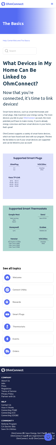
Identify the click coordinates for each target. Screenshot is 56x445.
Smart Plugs (18, 314)
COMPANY (6, 377)
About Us (5, 380)
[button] (52, 4)
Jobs (3, 383)
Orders (16, 351)
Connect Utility (20, 289)
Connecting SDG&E (9, 415)
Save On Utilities (8, 429)
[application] (48, 437)
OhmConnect (29, 118)
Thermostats (19, 326)
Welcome (17, 277)
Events (16, 339)
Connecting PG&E (9, 410)
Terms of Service (8, 391)
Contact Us (6, 405)
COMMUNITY (7, 421)
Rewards (17, 302)
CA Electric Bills (8, 426)
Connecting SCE (8, 413)
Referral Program (9, 424)
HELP (3, 402)
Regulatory (6, 388)
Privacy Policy (7, 394)
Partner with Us (8, 396)
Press (3, 386)
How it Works (7, 407)
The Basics (25, 40)
